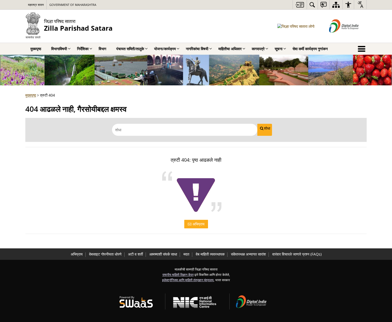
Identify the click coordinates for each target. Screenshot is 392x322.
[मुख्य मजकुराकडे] (300, 4)
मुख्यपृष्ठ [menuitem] (35, 48)
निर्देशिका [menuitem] (83, 48)
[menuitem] (312, 4)
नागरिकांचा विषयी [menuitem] (197, 48)
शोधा (267, 128)
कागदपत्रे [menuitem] (258, 48)
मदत (186, 254)
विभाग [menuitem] (102, 48)
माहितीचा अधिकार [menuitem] (230, 48)
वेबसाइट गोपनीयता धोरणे (105, 254)
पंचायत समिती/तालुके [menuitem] (130, 48)
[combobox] (360, 4)
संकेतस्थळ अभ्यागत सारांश (248, 254)
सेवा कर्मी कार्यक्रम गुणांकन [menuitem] (310, 48)
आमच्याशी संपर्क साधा (163, 254)
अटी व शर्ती (135, 254)
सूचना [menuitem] (278, 48)
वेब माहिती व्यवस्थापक (210, 254)
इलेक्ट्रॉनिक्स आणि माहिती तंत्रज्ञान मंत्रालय (188, 280)
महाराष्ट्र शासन (36, 5)
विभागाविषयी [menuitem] (59, 48)
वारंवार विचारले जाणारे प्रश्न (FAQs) (297, 254)
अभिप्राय (198, 223)
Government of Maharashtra (72, 5)
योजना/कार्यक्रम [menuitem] (165, 48)
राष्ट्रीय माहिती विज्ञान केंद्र (178, 274)
